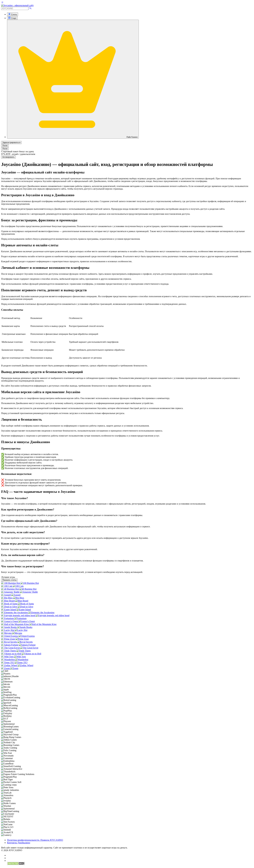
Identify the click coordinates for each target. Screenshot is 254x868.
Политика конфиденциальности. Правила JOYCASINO (35, 840)
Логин (4, 145)
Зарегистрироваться (11, 142)
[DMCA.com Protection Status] (16, 864)
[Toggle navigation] (2, 2)
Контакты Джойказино (18, 842)
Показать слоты (9, 580)
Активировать (8, 157)
